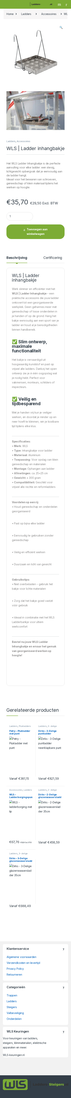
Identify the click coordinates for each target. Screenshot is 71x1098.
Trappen (12, 995)
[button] (61, 27)
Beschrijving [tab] (16, 258)
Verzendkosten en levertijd (23, 962)
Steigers (12, 1007)
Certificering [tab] (52, 258)
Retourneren (14, 974)
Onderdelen (14, 1018)
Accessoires (48, 14)
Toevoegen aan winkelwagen (37, 231)
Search (60, 4)
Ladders (26, 14)
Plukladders (25, 726)
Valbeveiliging (15, 1013)
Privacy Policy (15, 968)
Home (10, 14)
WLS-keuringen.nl (14, 1055)
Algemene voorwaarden (21, 957)
